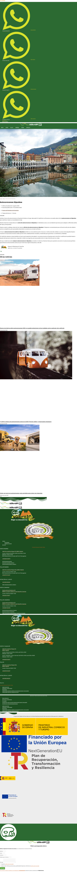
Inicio (2, 127)
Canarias (17, 127)
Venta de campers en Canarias (8, 611)
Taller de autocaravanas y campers (9, 584)
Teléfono (1, 855)
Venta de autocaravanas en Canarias (9, 610)
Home (1, 198)
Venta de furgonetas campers (8, 563)
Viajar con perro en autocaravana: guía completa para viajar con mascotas (21, 493)
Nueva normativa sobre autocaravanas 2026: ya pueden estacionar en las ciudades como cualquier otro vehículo (32, 328)
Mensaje (1, 862)
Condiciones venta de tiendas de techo (10, 692)
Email (1, 853)
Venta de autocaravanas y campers (9, 564)
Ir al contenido (2, 0)
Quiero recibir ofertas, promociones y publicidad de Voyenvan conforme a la (20, 866)
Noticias (4, 545)
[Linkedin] (1, 251)
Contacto (28, 127)
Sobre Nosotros (5, 687)
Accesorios (7, 542)
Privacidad (4, 689)
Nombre (1, 851)
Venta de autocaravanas (7, 561)
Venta (7, 127)
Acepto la (7, 864)
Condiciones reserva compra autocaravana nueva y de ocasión (15, 691)
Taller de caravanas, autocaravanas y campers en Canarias (13, 613)
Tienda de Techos (8, 543)
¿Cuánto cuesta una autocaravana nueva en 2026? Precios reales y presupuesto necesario (25, 422)
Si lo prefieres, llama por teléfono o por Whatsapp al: (9, 870)
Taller (11, 127)
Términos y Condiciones (7, 688)
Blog (4, 198)
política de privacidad (9, 864)
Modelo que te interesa (4, 857)
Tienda (3, 541)
